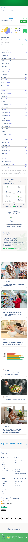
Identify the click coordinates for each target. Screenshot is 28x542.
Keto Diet (4, 466)
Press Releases (5, 487)
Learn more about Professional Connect (13, 248)
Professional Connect (20, 460)
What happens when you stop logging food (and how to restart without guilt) (13, 343)
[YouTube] (20, 518)
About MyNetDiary (6, 481)
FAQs (3, 493)
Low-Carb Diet (5, 468)
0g (17, 28)
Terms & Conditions (13, 528)
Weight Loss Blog (19, 481)
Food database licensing (20, 473)
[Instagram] (11, 518)
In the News (4, 485)
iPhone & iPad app (6, 460)
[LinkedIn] (7, 518)
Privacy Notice (5, 528)
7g (17, 30)
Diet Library (17, 483)
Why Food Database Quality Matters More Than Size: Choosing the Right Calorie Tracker (13, 314)
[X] (16, 518)
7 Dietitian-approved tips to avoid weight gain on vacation (14, 284)
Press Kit (4, 489)
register (13, 206)
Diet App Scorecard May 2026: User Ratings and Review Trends (13, 373)
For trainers (17, 466)
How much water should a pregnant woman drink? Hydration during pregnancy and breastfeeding (12, 430)
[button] (14, 218)
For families (17, 471)
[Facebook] (3, 518)
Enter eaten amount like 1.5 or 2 (7, 20)
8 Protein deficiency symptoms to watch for (14, 400)
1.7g (17, 32)
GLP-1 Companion (6, 464)
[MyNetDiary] (8, 2)
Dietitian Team (18, 485)
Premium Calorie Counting (8, 470)
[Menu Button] (25, 3)
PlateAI (3, 483)
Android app (4, 462)
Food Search (4, 7)
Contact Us (4, 491)
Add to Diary (24, 21)
